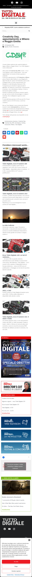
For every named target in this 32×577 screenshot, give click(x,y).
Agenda (6, 46)
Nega (16, 566)
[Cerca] (29, 31)
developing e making (20, 123)
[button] (29, 540)
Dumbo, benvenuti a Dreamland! (11, 497)
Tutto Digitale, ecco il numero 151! (15, 194)
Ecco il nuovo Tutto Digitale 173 (10, 404)
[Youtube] (17, 2)
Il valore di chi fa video (8, 398)
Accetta (16, 561)
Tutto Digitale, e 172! (7, 407)
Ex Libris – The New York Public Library (12, 506)
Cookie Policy (10, 574)
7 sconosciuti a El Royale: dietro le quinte (13, 500)
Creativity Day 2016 (9, 123)
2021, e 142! (7, 290)
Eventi (10, 46)
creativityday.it (6, 116)
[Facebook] (12, 2)
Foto (26, 537)
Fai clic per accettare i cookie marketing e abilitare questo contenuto (15, 466)
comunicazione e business (11, 121)
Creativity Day (21, 121)
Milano (12, 124)
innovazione (7, 124)
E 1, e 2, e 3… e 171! (8, 410)
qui (7, 110)
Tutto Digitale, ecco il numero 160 (15, 164)
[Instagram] (21, 2)
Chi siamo (9, 5)
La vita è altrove (8, 225)
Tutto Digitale (18, 124)
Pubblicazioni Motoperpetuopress (21, 5)
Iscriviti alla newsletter (16, 7)
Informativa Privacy (19, 574)
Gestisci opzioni (16, 571)
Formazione (16, 46)
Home (4, 5)
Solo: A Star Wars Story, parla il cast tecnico (13, 503)
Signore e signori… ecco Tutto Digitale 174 (13, 401)
